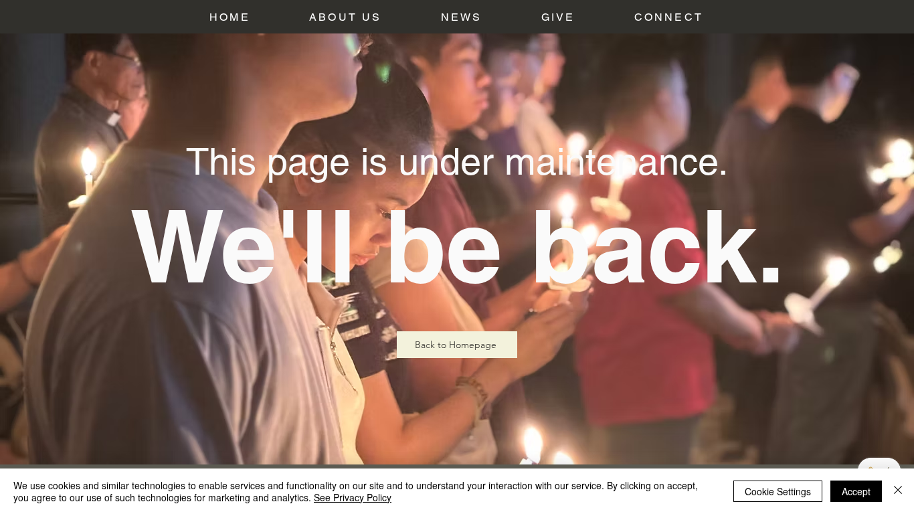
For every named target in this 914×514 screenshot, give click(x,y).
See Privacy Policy (352, 497)
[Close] (898, 491)
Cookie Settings (778, 491)
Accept (856, 491)
